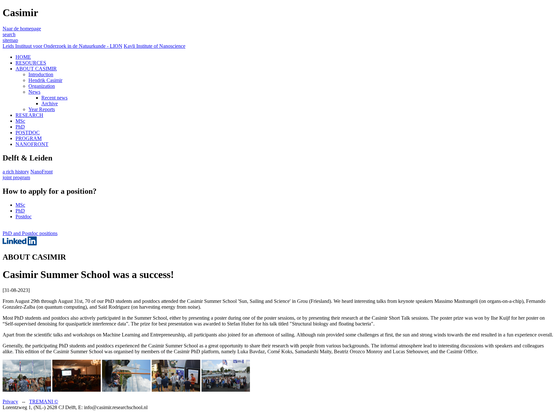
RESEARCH (29, 115)
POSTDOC (28, 132)
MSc (20, 121)
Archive (49, 103)
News (34, 92)
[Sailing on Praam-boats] (126, 390)
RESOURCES (31, 63)
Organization (41, 86)
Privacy (10, 401)
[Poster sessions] (176, 390)
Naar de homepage (22, 28)
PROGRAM (29, 138)
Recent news (54, 97)
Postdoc (24, 216)
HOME (23, 57)
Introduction (40, 74)
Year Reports (41, 109)
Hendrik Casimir (45, 80)
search (9, 34)
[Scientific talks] (76, 390)
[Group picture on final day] (226, 390)
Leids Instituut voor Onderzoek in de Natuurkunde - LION (62, 46)
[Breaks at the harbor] (27, 390)
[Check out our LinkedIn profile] (20, 243)
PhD (20, 126)
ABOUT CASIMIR (36, 68)
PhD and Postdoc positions (30, 233)
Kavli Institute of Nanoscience (154, 46)
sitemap (10, 40)
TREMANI (43, 401)
